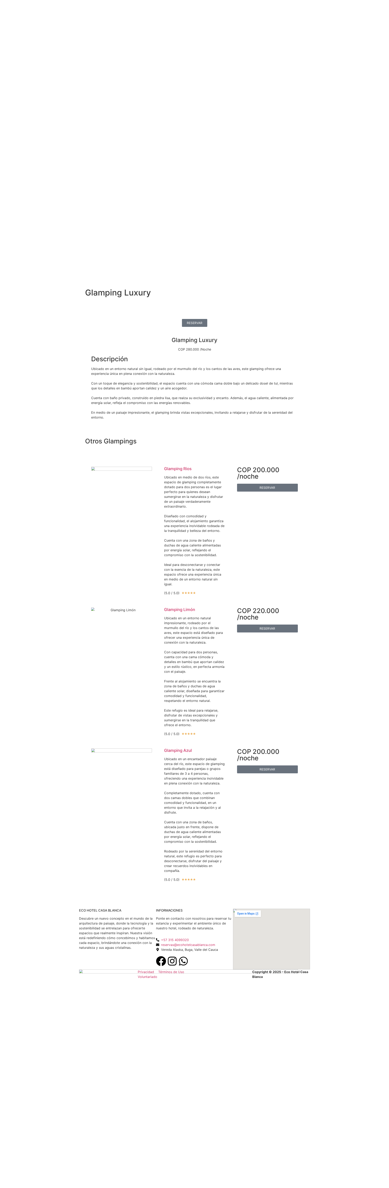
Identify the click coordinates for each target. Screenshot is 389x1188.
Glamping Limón (179, 609)
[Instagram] (172, 961)
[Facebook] (161, 961)
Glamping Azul (178, 750)
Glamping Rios (178, 468)
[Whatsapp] (183, 961)
